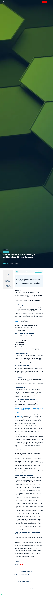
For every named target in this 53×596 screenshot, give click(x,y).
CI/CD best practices (24, 374)
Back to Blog (6, 249)
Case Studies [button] (27, 1)
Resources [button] (35, 1)
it (49, 1)
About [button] (23, 1)
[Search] (48, 2)
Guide (18, 561)
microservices (19, 416)
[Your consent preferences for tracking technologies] (1, 594)
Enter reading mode (37, 271)
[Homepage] (7, 2)
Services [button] (31, 1)
